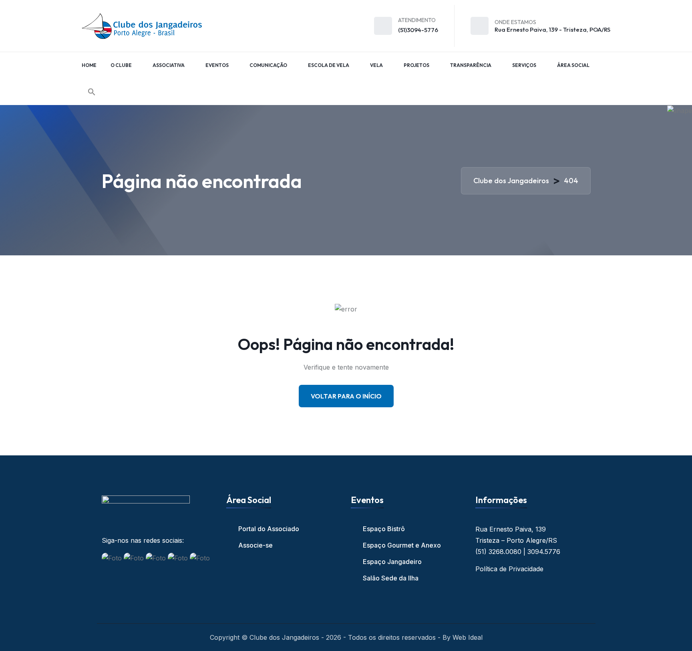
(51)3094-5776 (418, 30)
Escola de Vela (328, 65)
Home (89, 65)
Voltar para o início (346, 396)
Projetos (416, 65)
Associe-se (255, 545)
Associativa (169, 65)
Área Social (573, 65)
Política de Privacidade (509, 569)
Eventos (217, 65)
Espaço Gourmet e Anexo (402, 545)
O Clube (121, 65)
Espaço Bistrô (384, 529)
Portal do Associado (268, 529)
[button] (92, 92)
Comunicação (268, 65)
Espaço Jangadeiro (392, 562)
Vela (376, 65)
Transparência (470, 65)
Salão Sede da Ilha (390, 578)
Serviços (524, 65)
